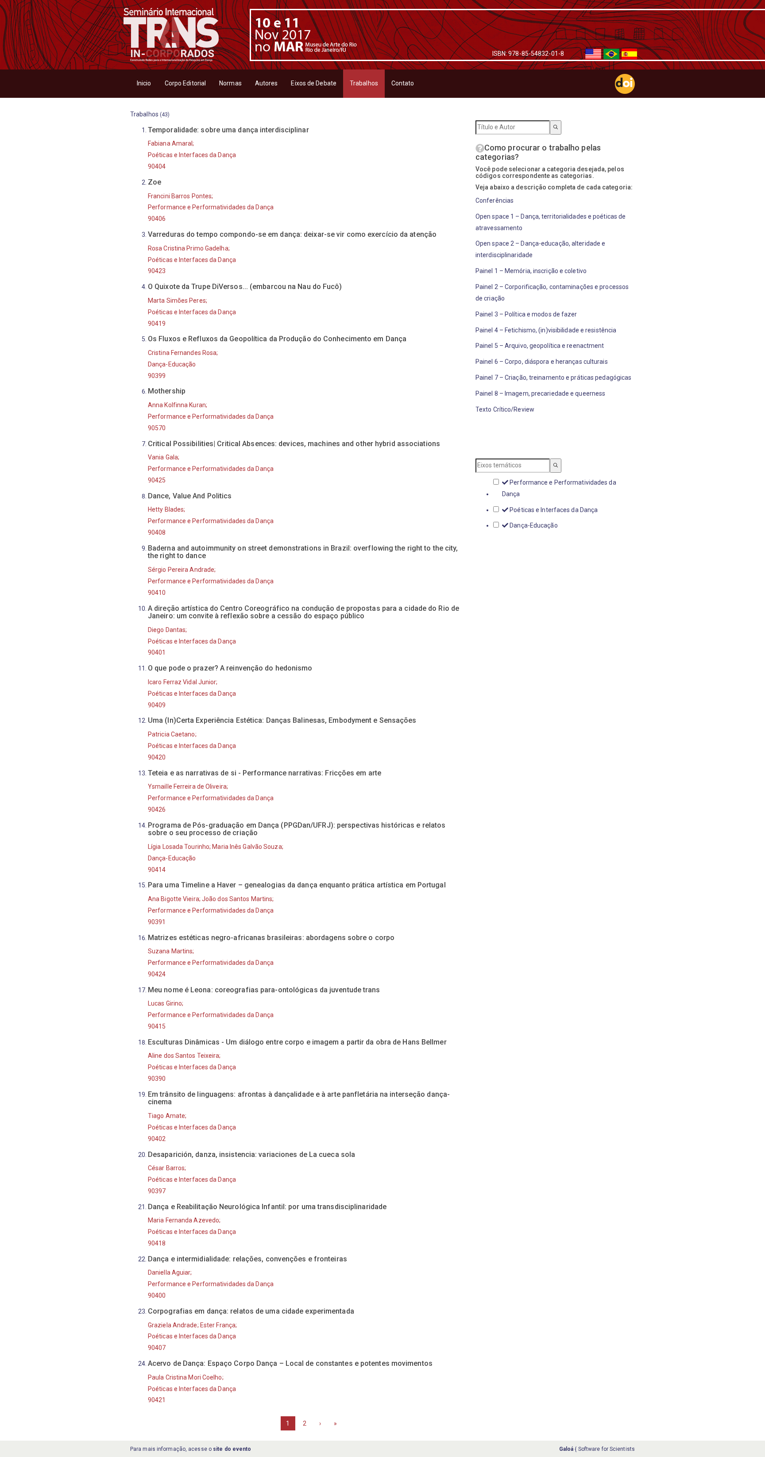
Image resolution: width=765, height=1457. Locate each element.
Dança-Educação (533, 525)
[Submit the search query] (555, 127)
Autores (266, 83)
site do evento (232, 1449)
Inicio (144, 83)
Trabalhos (364, 83)
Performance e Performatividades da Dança (559, 488)
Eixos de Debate (313, 83)
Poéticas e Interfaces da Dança (553, 509)
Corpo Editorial (185, 83)
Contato (402, 83)
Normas (230, 83)
